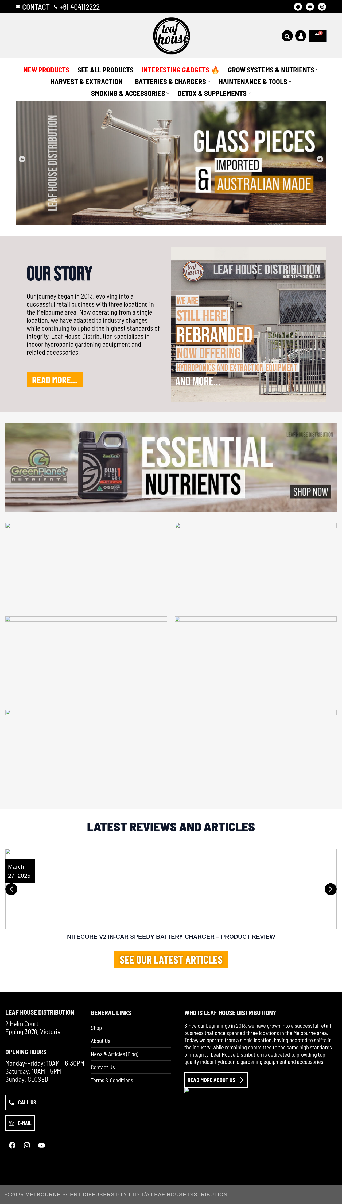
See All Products (105, 69)
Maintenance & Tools (252, 81)
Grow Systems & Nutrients (271, 69)
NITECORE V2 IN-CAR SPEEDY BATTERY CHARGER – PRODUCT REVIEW (171, 936)
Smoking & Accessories (128, 93)
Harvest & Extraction (86, 81)
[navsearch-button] (287, 35)
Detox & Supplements (212, 93)
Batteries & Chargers (170, 81)
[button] (22, 159)
